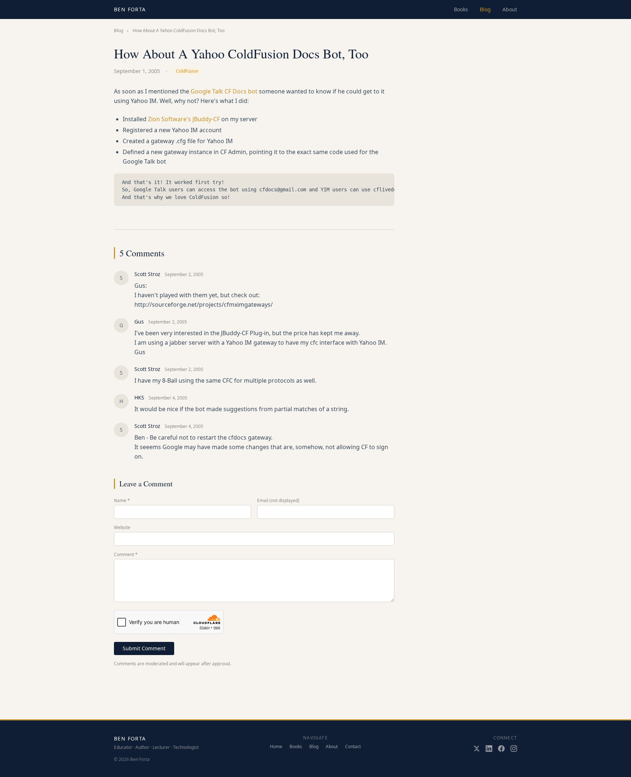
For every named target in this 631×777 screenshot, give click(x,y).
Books (461, 9)
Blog (485, 9)
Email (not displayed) (278, 501)
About (509, 9)
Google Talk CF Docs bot (224, 91)
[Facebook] (501, 748)
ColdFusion (187, 71)
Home (276, 747)
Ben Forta (130, 9)
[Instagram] (513, 748)
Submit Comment (144, 648)
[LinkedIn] (489, 748)
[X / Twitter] (476, 748)
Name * (122, 501)
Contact (353, 747)
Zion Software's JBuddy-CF (184, 119)
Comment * (126, 555)
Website (122, 528)
